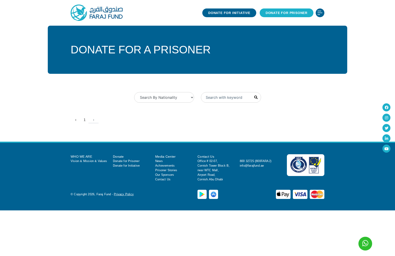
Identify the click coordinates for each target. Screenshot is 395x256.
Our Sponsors (164, 174)
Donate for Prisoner (286, 13)
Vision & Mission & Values (89, 161)
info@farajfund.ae (252, 165)
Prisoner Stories (166, 170)
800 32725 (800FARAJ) (255, 161)
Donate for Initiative (229, 13)
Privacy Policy (124, 194)
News (159, 161)
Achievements (165, 165)
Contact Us (163, 179)
